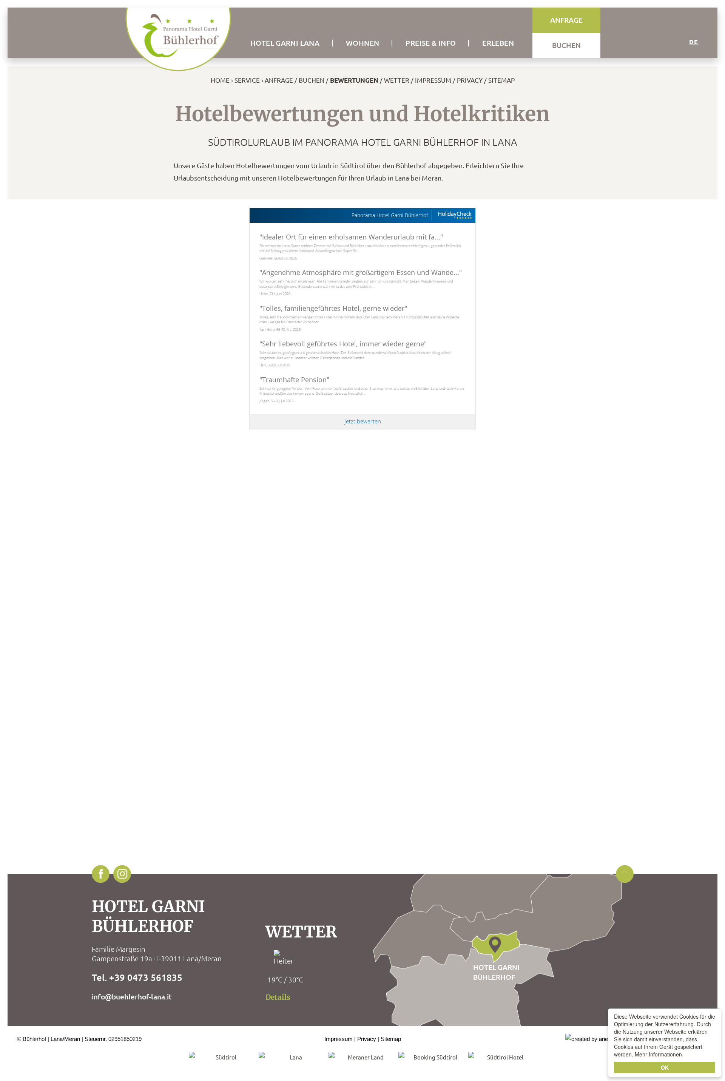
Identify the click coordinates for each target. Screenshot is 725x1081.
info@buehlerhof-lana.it (132, 996)
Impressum (433, 80)
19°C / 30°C (285, 979)
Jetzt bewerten (362, 421)
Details (277, 997)
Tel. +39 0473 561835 (137, 977)
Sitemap (501, 80)
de (694, 42)
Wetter (396, 80)
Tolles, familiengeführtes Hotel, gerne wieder (333, 308)
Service (247, 80)
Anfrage (279, 80)
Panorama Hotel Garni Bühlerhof (390, 215)
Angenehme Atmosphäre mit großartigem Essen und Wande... (360, 272)
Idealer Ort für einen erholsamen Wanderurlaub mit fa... (351, 236)
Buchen (311, 80)
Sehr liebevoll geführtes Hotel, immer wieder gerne (343, 343)
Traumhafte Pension (294, 379)
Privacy (470, 80)
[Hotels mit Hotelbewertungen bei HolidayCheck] (455, 215)
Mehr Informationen (658, 1054)
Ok (665, 1067)
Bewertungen (354, 80)
